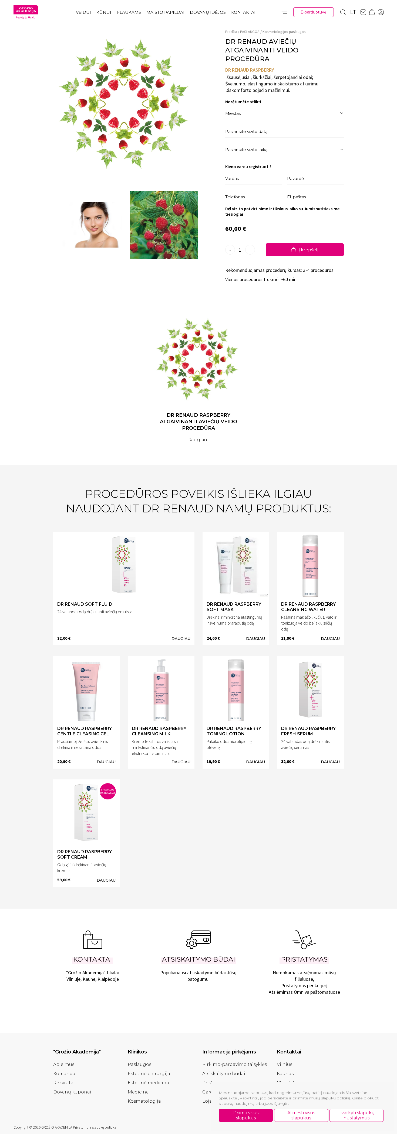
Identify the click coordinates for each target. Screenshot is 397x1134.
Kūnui (103, 12)
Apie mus (63, 1064)
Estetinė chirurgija (149, 1073)
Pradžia (231, 31)
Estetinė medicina (148, 1082)
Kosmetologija (144, 1101)
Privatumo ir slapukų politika (94, 1127)
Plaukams (129, 12)
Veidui (83, 12)
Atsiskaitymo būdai (223, 1073)
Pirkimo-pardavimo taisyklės (234, 1064)
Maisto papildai (165, 12)
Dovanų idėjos (208, 12)
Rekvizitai (64, 1082)
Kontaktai (243, 12)
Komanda (64, 1073)
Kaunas (285, 1073)
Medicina (138, 1092)
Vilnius (284, 1064)
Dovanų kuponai (72, 1092)
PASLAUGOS (250, 31)
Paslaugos (139, 1064)
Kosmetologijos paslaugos (284, 31)
